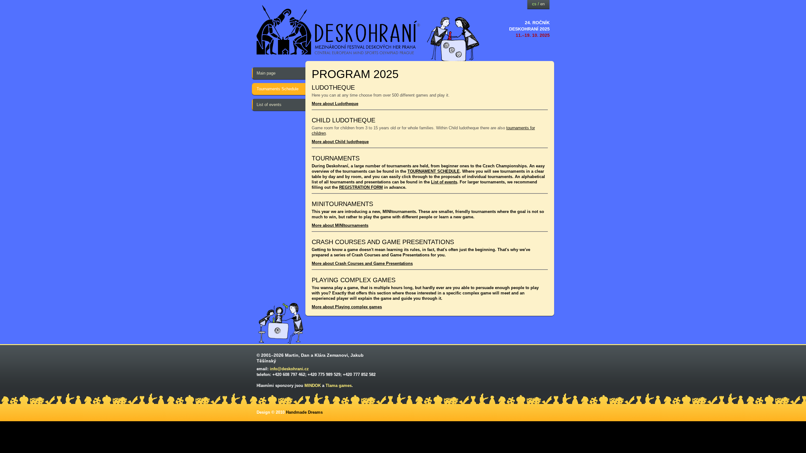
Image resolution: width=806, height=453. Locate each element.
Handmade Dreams (304, 412)
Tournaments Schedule (277, 89)
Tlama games (339, 385)
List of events (269, 104)
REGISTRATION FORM (361, 187)
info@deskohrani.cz (289, 368)
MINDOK (312, 385)
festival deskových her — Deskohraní (338, 30)
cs (534, 4)
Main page (266, 73)
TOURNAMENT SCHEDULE (433, 171)
